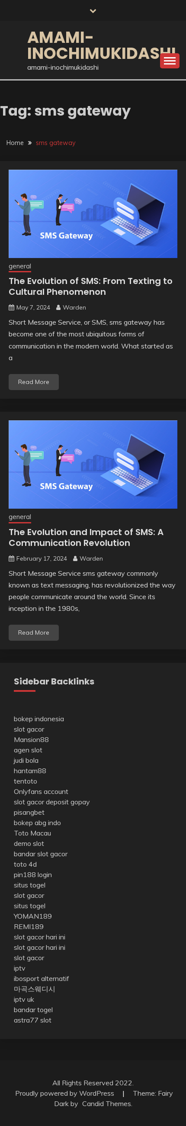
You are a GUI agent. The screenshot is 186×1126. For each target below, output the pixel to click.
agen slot (28, 749)
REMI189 (29, 926)
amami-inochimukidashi (101, 45)
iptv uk (24, 999)
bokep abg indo (37, 822)
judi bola (26, 760)
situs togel (29, 885)
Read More (33, 382)
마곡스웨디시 (34, 988)
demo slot (29, 843)
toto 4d (25, 864)
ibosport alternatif (41, 978)
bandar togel (33, 1009)
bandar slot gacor (40, 853)
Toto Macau (32, 833)
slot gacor (29, 729)
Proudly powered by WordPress (65, 1093)
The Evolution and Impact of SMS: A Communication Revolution (86, 537)
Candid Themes (106, 1103)
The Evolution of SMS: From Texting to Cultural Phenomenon (91, 286)
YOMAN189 (33, 916)
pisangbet (29, 812)
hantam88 (30, 770)
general (20, 266)
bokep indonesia (39, 718)
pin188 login (33, 874)
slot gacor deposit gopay (52, 801)
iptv (20, 968)
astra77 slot (32, 1020)
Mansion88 (31, 739)
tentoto (25, 781)
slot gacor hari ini (39, 936)
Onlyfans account (41, 791)
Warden (74, 307)
